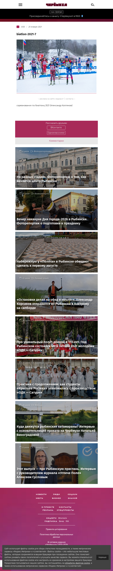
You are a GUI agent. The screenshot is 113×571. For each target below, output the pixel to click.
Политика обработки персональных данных (56, 535)
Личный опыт (42, 278)
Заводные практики (45, 320)
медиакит (59, 99)
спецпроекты (65, 510)
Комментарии (56, 141)
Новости (41, 494)
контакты (69, 99)
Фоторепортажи (42, 151)
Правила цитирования (56, 529)
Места (39, 498)
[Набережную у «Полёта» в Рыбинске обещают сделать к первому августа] (56, 270)
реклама (47, 510)
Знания (72, 498)
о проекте (47, 507)
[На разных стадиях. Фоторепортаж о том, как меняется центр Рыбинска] (56, 186)
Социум (72, 494)
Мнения (38, 405)
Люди (56, 494)
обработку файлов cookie (77, 563)
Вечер (61, 521)
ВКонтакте (62, 518)
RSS (67, 521)
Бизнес (56, 498)
